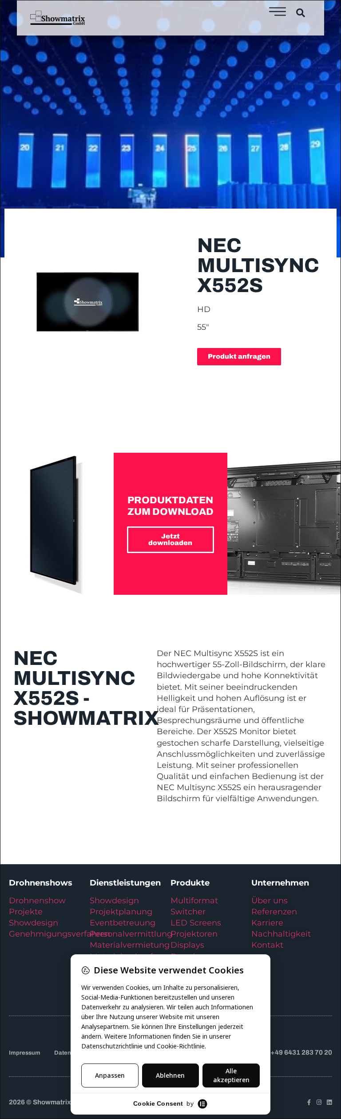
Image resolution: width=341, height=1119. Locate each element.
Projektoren (194, 934)
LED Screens (195, 923)
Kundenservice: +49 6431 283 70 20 (275, 1052)
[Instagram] (319, 1102)
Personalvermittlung (131, 934)
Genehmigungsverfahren (59, 934)
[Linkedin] (329, 1102)
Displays (187, 945)
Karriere (267, 923)
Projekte (26, 912)
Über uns (269, 900)
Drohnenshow (37, 900)
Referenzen (274, 912)
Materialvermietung (131, 945)
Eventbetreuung (122, 923)
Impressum (24, 1053)
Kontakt (267, 945)
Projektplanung (121, 912)
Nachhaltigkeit (281, 934)
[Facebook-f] (309, 1102)
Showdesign (33, 923)
